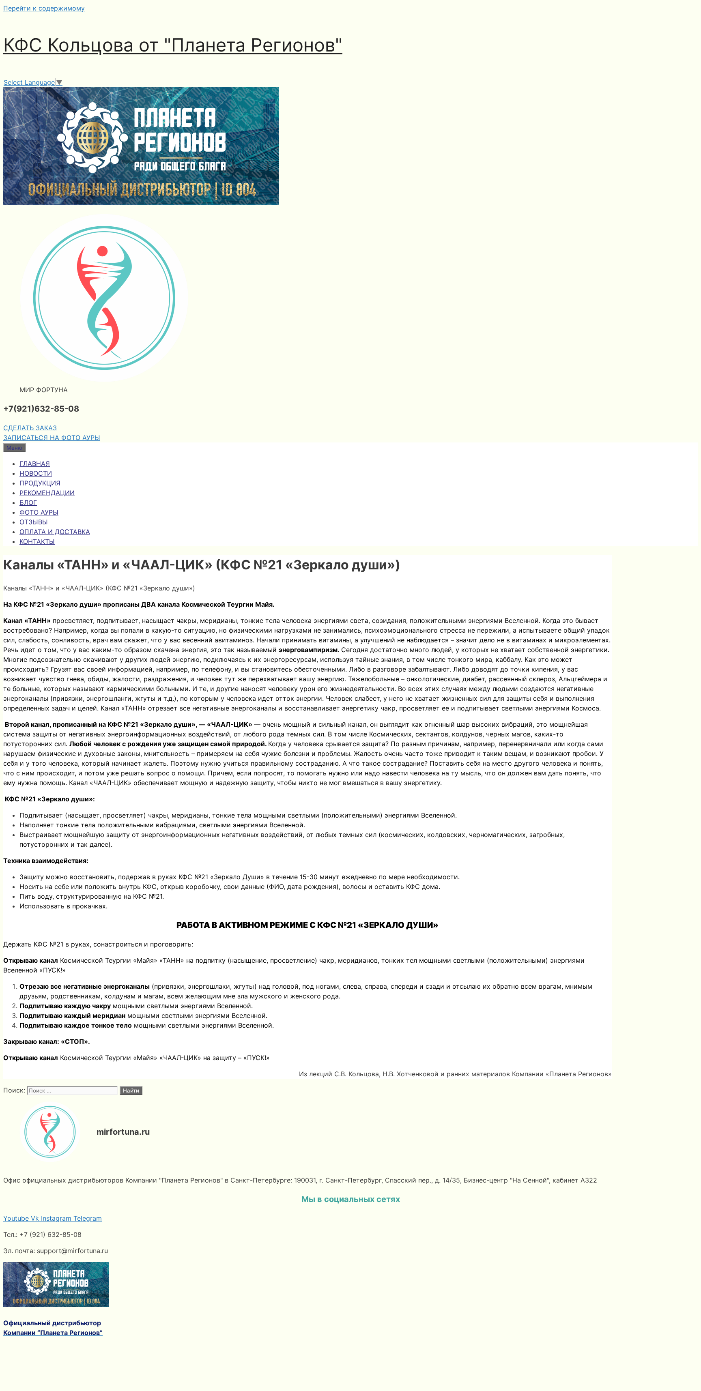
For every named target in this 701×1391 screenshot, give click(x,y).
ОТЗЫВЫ (33, 522)
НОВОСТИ (35, 473)
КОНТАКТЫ (37, 541)
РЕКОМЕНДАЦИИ (47, 493)
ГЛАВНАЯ (34, 463)
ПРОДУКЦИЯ (39, 483)
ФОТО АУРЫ (38, 512)
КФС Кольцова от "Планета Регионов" (172, 45)
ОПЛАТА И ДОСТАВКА (54, 532)
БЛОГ (28, 502)
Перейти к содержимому (44, 8)
